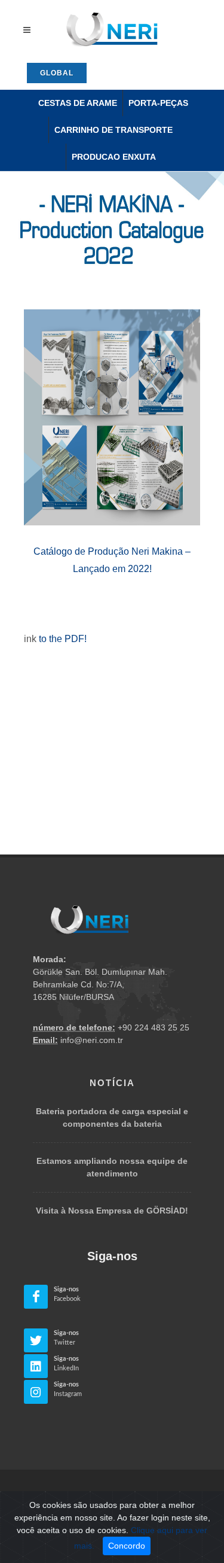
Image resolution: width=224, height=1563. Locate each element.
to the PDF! (63, 639)
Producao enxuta (114, 157)
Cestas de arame (77, 103)
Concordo (126, 1545)
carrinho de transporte (113, 130)
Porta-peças (158, 103)
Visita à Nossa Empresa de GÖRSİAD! (112, 1210)
